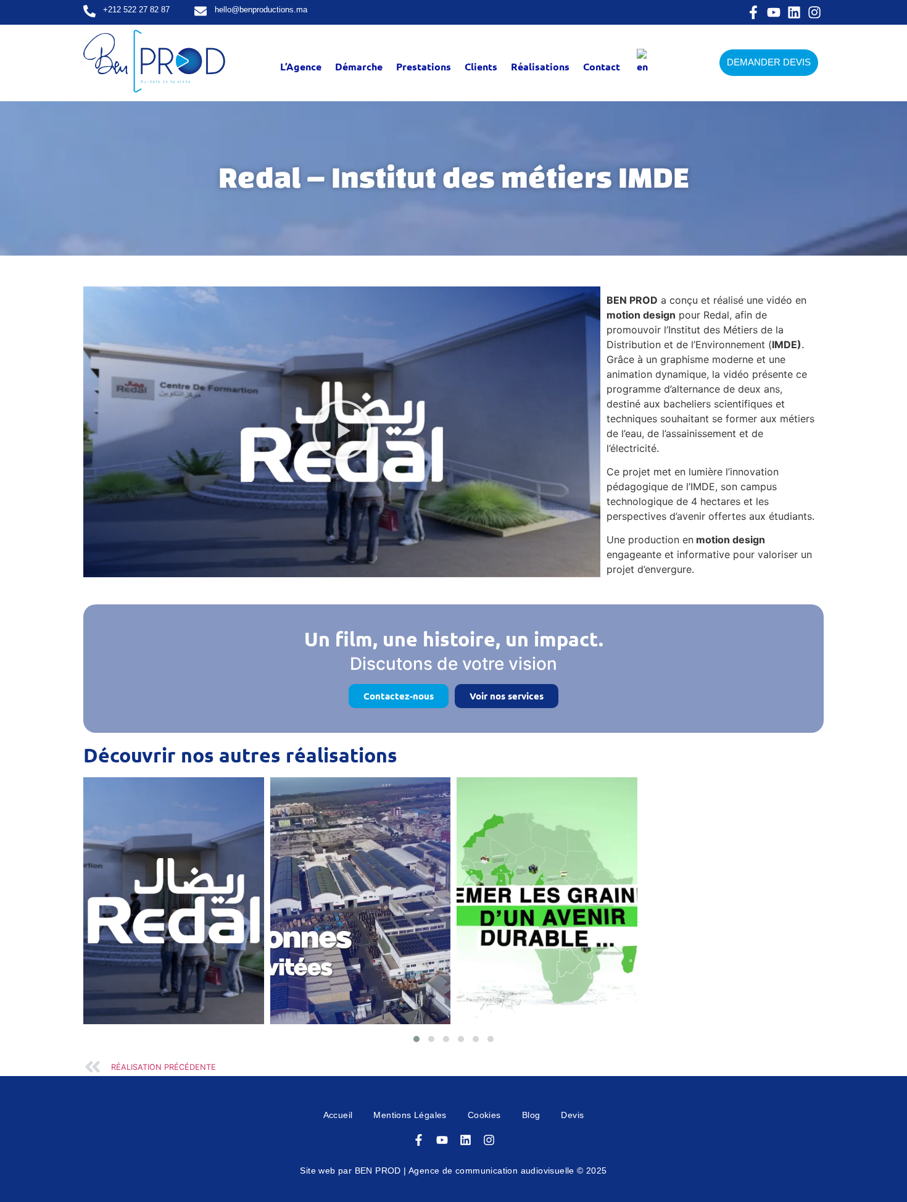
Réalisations (540, 66)
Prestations (423, 66)
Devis (572, 1115)
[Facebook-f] (753, 12)
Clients (481, 66)
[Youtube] (774, 12)
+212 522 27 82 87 (136, 9)
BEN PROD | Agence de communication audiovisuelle (464, 1170)
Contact (601, 66)
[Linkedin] (794, 12)
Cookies (484, 1115)
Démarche (359, 66)
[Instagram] (814, 12)
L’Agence (300, 66)
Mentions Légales (409, 1115)
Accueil (338, 1115)
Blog (531, 1115)
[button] (342, 431)
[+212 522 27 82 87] (89, 12)
